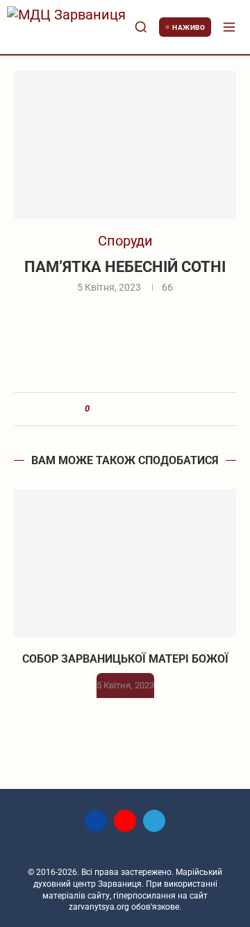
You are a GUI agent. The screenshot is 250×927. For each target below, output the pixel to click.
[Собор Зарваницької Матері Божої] (125, 563)
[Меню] (229, 27)
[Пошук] (141, 27)
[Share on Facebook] (106, 409)
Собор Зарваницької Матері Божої (125, 658)
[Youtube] (125, 821)
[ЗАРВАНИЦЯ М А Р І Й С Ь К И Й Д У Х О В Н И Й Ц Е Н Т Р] (67, 27)
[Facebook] (96, 821)
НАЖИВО (188, 27)
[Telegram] (154, 821)
